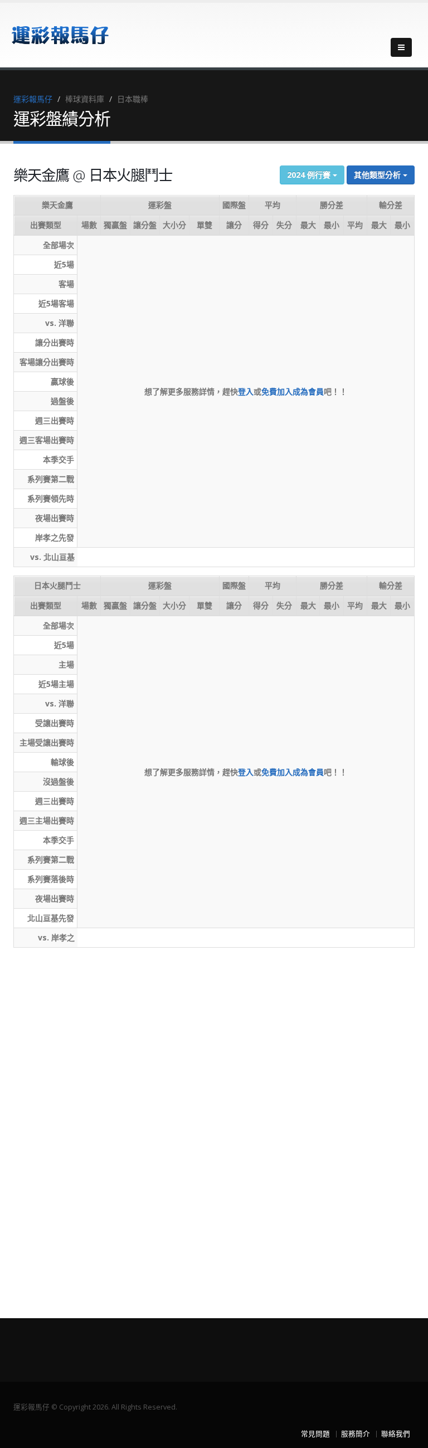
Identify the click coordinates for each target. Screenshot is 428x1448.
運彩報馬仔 (32, 99)
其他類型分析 (378, 174)
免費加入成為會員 (292, 391)
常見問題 (315, 1434)
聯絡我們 (395, 1434)
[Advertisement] (58, 1123)
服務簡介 (355, 1434)
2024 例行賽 (310, 174)
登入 (246, 391)
